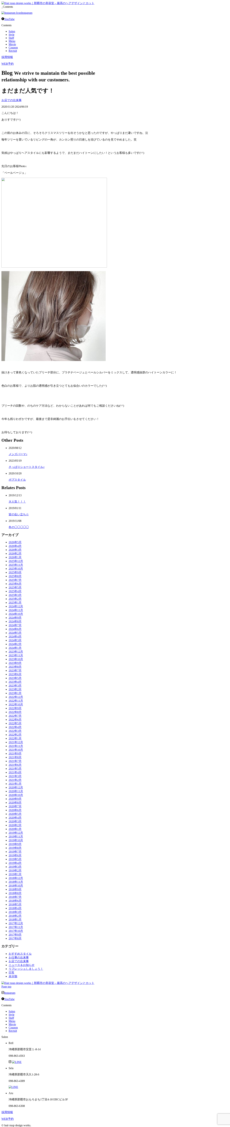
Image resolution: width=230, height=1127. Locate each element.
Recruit (13, 50)
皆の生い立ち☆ (19, 514)
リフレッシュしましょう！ (26, 968)
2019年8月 (15, 847)
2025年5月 (15, 587)
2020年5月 (15, 813)
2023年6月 (15, 674)
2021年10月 (16, 749)
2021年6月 (15, 764)
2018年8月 (15, 893)
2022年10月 (16, 704)
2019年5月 (15, 859)
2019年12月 (16, 832)
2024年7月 (15, 625)
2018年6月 (15, 900)
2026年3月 (15, 549)
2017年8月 (15, 938)
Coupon (13, 47)
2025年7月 (15, 579)
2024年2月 (15, 644)
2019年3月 (15, 866)
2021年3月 (15, 776)
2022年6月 (15, 719)
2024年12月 (16, 606)
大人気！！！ (17, 501)
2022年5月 (15, 723)
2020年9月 (15, 798)
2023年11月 (16, 655)
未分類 (13, 976)
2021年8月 (15, 757)
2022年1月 (15, 738)
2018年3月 (15, 912)
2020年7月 (15, 806)
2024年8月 (15, 621)
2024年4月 (15, 636)
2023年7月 (15, 670)
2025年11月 (16, 564)
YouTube (9, 19)
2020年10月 (16, 795)
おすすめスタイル (20, 953)
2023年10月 (16, 659)
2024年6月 (15, 629)
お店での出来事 (11, 100)
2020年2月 (15, 825)
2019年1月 (15, 874)
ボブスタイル (17, 479)
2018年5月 (15, 904)
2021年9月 (15, 753)
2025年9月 (15, 572)
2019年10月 (16, 840)
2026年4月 (15, 546)
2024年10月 (16, 613)
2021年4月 (15, 772)
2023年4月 (15, 681)
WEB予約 (7, 63)
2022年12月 (16, 696)
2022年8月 (15, 712)
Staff (11, 37)
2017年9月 (15, 934)
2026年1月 (15, 557)
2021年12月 (16, 742)
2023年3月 (15, 685)
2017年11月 (16, 927)
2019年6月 (15, 855)
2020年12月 (16, 787)
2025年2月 (15, 598)
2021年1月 (15, 783)
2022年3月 (15, 730)
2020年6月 (15, 810)
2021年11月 (16, 746)
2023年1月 (15, 693)
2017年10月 (16, 930)
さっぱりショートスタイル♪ (27, 466)
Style (11, 34)
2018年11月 (16, 881)
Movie (12, 44)
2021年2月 (15, 779)
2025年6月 (15, 583)
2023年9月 (15, 662)
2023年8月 (15, 666)
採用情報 (7, 57)
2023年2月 (15, 689)
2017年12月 (16, 923)
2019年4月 (15, 862)
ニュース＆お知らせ (21, 965)
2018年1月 (15, 919)
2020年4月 (15, 817)
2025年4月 (15, 591)
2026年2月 (15, 553)
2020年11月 (16, 791)
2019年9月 (15, 844)
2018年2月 (15, 915)
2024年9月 (15, 617)
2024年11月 (16, 610)
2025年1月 (15, 602)
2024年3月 (15, 640)
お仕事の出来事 (19, 957)
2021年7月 (15, 761)
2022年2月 (15, 734)
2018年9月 (15, 889)
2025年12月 (16, 561)
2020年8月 (15, 802)
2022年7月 (15, 715)
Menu (12, 41)
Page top (6, 986)
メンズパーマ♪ (18, 454)
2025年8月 (15, 576)
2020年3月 (15, 821)
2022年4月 (15, 727)
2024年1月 (15, 647)
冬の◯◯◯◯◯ (19, 527)
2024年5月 (15, 632)
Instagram (26, 12)
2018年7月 (15, 896)
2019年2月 (15, 870)
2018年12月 (16, 878)
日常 (11, 972)
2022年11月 (16, 700)
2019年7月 (15, 851)
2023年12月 (16, 651)
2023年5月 (15, 678)
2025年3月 (15, 595)
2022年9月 (15, 708)
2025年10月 (16, 568)
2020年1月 (15, 829)
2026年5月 (15, 542)
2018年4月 (15, 908)
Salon (12, 31)
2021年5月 (15, 768)
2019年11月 (16, 836)
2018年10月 (16, 885)
